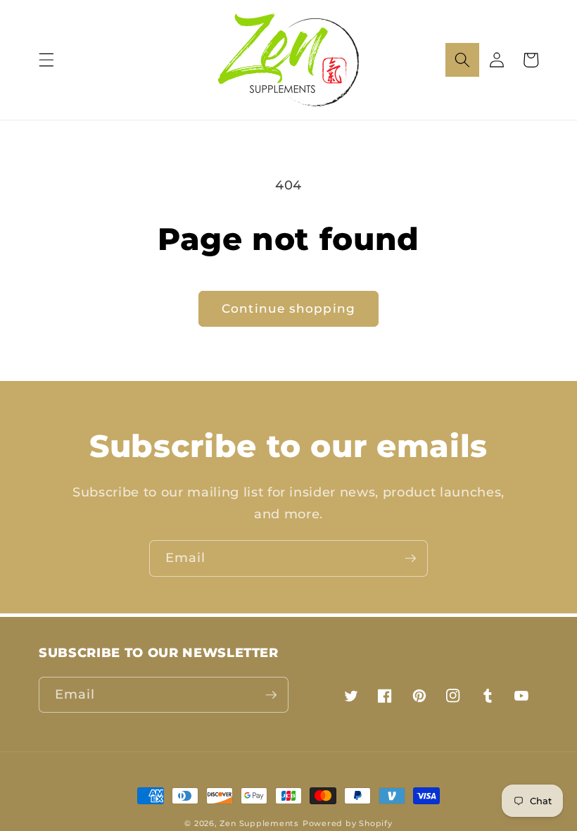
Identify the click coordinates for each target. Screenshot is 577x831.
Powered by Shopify (348, 823)
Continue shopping (288, 308)
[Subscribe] (410, 558)
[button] (46, 60)
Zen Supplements (259, 823)
